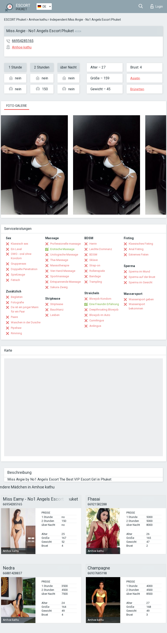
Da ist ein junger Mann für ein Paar (24, 309)
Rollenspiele (97, 270)
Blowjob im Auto (99, 315)
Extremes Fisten (139, 254)
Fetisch (15, 280)
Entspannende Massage (65, 281)
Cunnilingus (96, 320)
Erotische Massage (62, 249)
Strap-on (94, 265)
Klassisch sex (19, 243)
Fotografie (17, 302)
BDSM (93, 254)
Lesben (55, 315)
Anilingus (95, 325)
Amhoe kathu (38, 19)
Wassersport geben (141, 299)
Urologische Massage (64, 254)
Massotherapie (59, 265)
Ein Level (16, 249)
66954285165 (22, 41)
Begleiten (17, 297)
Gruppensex (18, 263)
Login (159, 6)
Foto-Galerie (16, 105)
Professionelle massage (65, 243)
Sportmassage (59, 276)
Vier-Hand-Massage (62, 270)
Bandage (95, 276)
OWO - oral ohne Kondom (21, 256)
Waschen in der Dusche (25, 322)
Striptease (56, 304)
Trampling (95, 281)
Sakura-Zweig (59, 287)
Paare (14, 317)
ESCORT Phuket (15, 19)
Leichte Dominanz (100, 249)
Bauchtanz (56, 309)
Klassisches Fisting (141, 243)
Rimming (16, 333)
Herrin (93, 243)
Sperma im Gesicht (140, 282)
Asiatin (135, 78)
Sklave (93, 260)
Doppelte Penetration (24, 269)
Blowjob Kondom (100, 298)
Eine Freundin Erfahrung (104, 304)
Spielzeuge (18, 274)
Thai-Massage (59, 260)
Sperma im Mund (139, 271)
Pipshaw (16, 327)
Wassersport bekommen (137, 306)
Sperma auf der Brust (142, 277)
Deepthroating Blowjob (104, 309)
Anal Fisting (136, 249)
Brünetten (137, 89)
